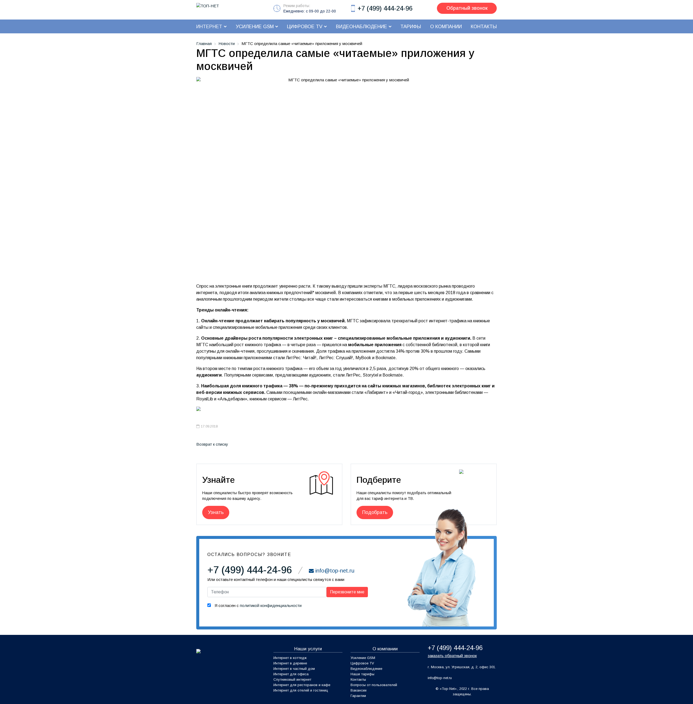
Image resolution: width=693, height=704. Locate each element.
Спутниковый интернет (292, 679)
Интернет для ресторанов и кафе (301, 685)
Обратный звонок (467, 8)
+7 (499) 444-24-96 (385, 8)
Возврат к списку (212, 444)
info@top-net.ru (440, 678)
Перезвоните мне (347, 592)
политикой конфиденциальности (271, 605)
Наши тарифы (362, 674)
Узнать (216, 512)
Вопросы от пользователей (374, 685)
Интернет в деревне (290, 663)
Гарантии (358, 696)
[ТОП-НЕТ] (207, 5)
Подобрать (374, 512)
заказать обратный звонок (452, 655)
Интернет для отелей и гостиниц (300, 690)
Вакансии (359, 690)
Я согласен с (258, 605)
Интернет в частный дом (294, 669)
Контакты (358, 679)
